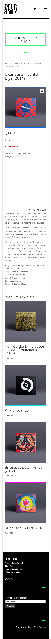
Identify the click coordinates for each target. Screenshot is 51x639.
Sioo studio (42, 627)
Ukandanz (27, 63)
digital (15, 156)
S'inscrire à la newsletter (16, 597)
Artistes (19, 63)
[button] (42, 91)
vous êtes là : (10, 63)
